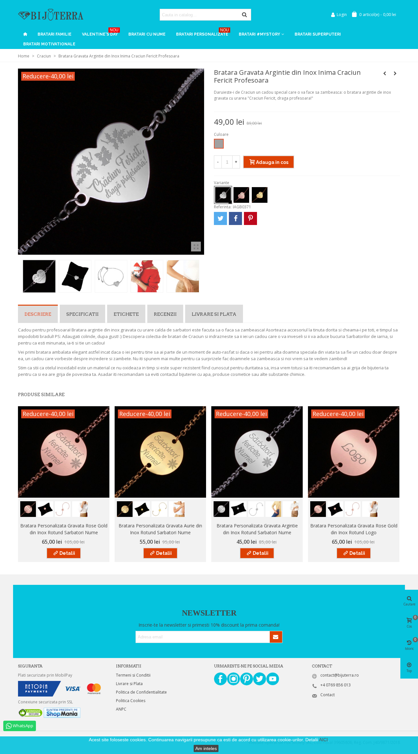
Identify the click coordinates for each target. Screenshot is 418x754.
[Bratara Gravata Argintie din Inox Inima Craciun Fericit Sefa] (395, 73)
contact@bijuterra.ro (339, 675)
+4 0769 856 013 (335, 685)
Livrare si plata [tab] (214, 314)
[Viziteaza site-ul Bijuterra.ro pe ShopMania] (62, 712)
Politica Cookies (130, 700)
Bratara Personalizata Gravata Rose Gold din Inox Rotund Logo (353, 529)
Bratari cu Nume (147, 34)
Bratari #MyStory (259, 34)
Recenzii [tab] (165, 314)
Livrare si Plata (129, 683)
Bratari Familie (55, 34)
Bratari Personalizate (202, 33)
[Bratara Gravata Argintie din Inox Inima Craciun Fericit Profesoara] (196, 246)
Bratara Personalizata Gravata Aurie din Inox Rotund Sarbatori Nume (160, 529)
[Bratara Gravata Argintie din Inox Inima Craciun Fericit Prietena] (385, 73)
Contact (327, 695)
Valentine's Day (100, 33)
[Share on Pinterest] (250, 218)
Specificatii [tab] (82, 314)
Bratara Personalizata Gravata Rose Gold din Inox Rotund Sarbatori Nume (63, 529)
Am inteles (206, 748)
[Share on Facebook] (235, 218)
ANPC (121, 709)
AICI (323, 739)
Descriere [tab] (37, 314)
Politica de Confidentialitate (141, 692)
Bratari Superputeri (318, 34)
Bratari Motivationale (49, 44)
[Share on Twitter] (220, 218)
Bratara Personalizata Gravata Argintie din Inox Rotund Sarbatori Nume (257, 529)
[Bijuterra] (50, 14)
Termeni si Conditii (133, 675)
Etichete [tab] (126, 314)
